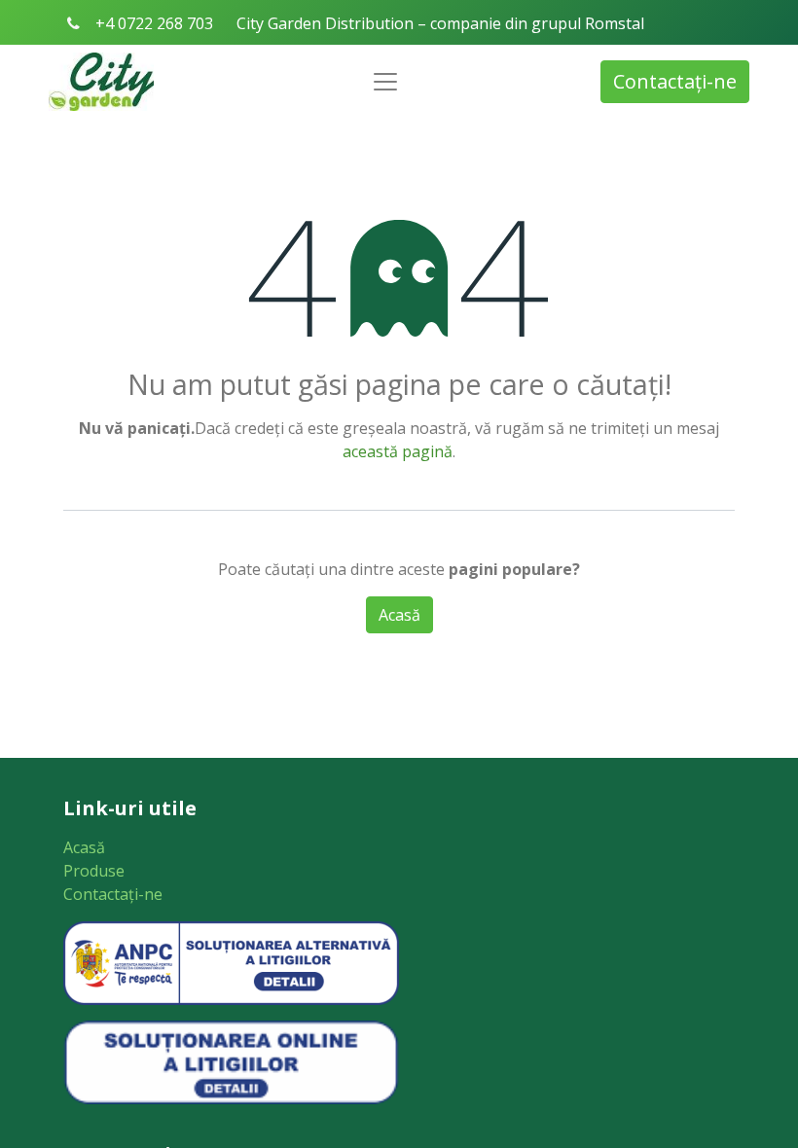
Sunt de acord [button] (495, 706)
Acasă (84, 847)
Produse (94, 870)
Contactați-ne (675, 81)
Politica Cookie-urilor (331, 706)
